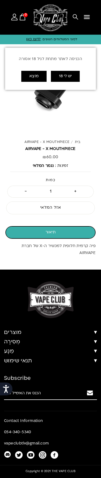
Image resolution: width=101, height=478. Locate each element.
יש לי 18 (65, 76)
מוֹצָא (34, 76)
